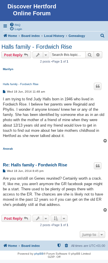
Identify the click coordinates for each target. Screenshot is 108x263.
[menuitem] (15, 24)
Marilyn (8, 69)
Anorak (8, 148)
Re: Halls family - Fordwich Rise (35, 164)
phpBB (38, 253)
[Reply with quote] (97, 86)
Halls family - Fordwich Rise (36, 47)
